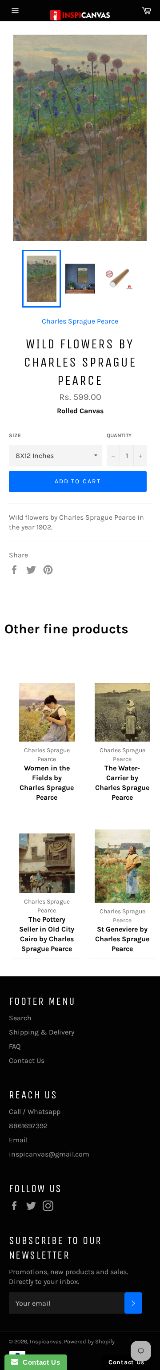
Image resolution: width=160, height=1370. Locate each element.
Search (20, 1018)
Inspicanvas (46, 1341)
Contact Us (26, 1060)
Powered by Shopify (89, 1341)
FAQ (14, 1046)
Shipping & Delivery (41, 1032)
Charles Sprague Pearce (80, 321)
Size (15, 435)
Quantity (119, 435)
